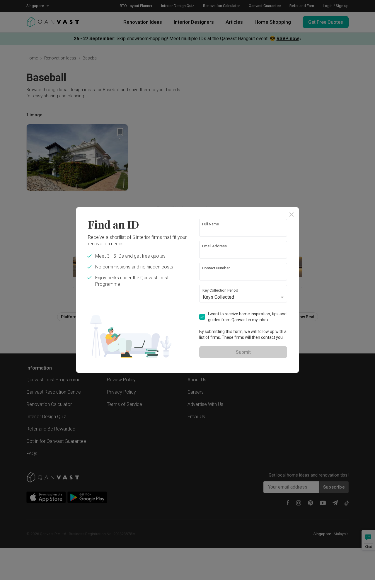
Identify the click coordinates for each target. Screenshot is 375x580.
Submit (243, 352)
